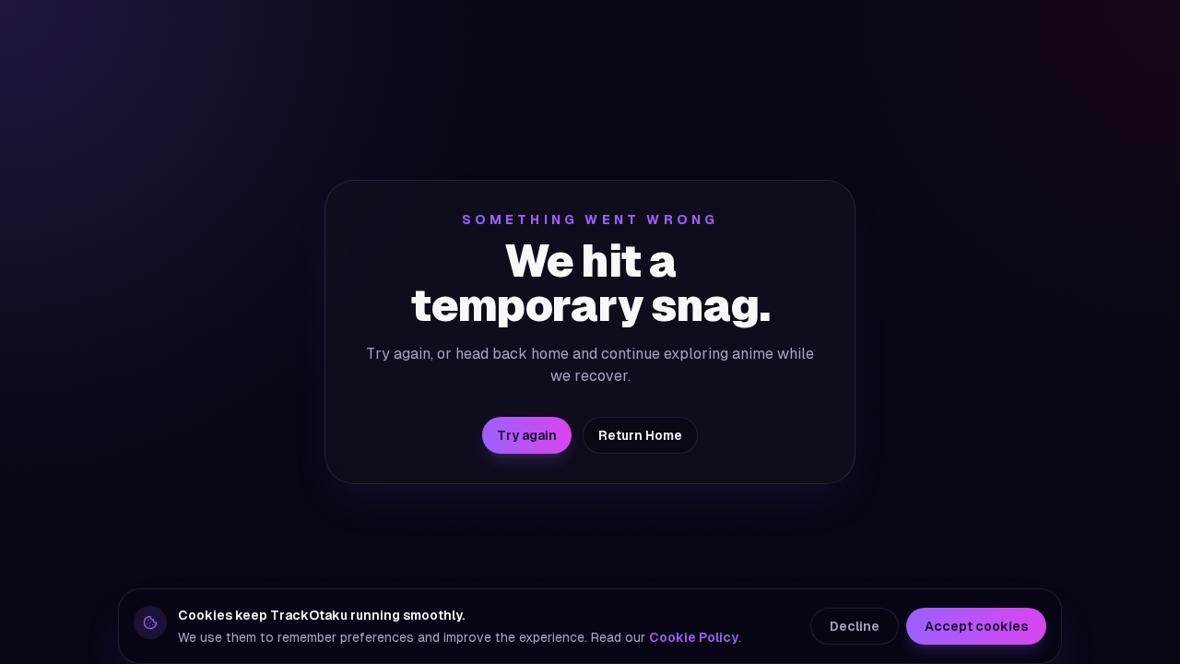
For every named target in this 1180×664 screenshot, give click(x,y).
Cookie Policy (693, 637)
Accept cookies (976, 626)
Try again (527, 435)
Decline (854, 626)
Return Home (640, 435)
